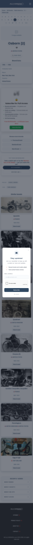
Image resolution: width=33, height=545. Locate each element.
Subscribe (16, 290)
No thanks (16, 294)
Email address (8, 273)
